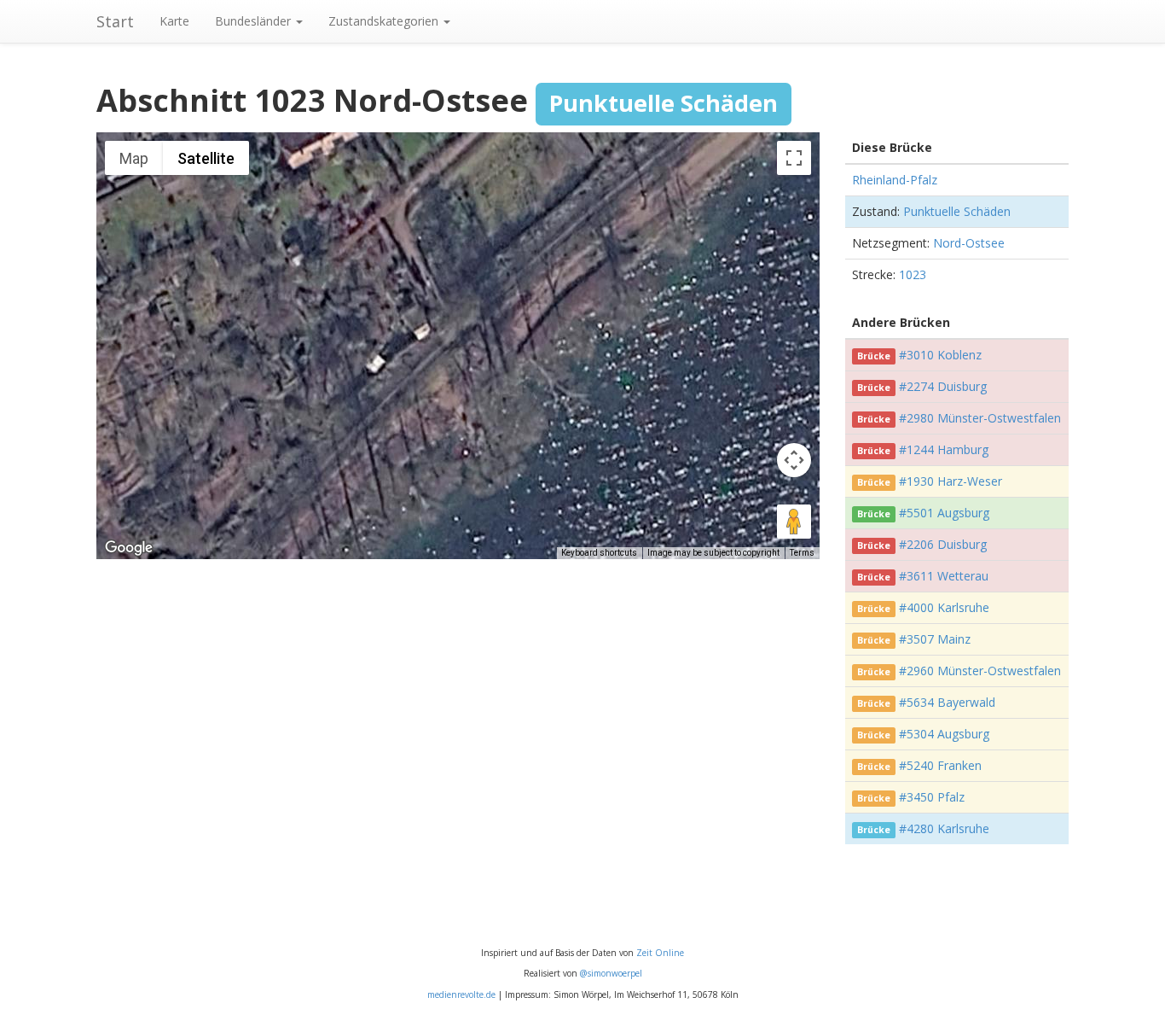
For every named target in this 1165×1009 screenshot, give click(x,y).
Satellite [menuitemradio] (206, 158)
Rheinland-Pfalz (894, 180)
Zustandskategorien (385, 21)
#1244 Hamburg (943, 449)
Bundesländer (254, 21)
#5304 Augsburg (944, 734)
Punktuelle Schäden (957, 211)
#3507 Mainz (935, 639)
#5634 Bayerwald (947, 702)
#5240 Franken (940, 765)
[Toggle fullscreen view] (794, 158)
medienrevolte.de (461, 994)
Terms (802, 552)
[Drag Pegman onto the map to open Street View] (794, 521)
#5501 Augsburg (944, 512)
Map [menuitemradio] (133, 158)
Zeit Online (660, 953)
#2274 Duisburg (943, 386)
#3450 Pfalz (932, 797)
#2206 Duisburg (943, 544)
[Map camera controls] (794, 460)
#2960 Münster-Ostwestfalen (980, 670)
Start (115, 21)
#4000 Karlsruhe (944, 607)
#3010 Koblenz (940, 355)
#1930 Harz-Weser (950, 481)
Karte (174, 21)
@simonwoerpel (611, 973)
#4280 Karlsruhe (944, 828)
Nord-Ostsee (969, 243)
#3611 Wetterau (943, 576)
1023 (912, 274)
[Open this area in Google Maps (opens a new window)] (129, 548)
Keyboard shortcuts (599, 552)
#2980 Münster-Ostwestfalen (980, 418)
